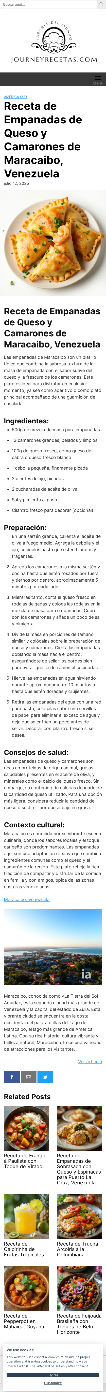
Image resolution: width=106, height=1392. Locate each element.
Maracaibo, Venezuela (27, 899)
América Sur (15, 97)
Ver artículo (90, 1061)
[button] (102, 4)
